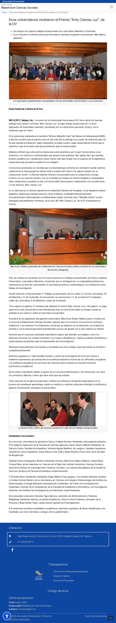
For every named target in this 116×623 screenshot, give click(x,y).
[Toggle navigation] (111, 7)
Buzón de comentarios (96, 616)
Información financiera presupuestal (70, 571)
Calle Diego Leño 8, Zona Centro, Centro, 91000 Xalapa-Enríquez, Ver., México (55, 536)
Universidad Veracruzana (13, 1)
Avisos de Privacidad (63, 580)
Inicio (4, 12)
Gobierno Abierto (61, 576)
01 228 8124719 (26, 542)
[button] (7, 616)
